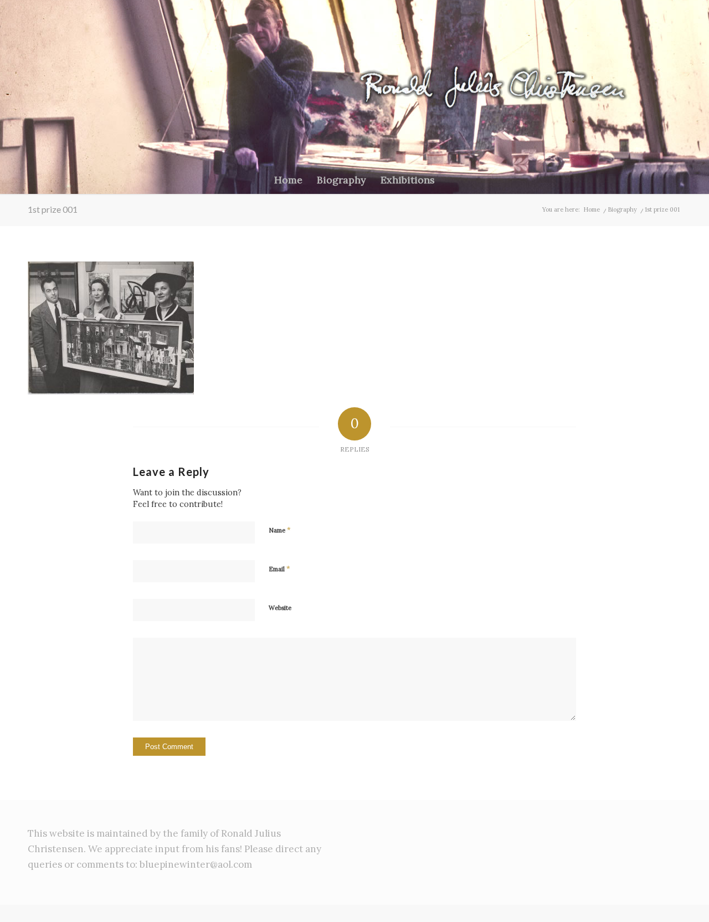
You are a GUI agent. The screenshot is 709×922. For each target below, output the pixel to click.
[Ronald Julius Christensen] (524, 83)
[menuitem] (288, 180)
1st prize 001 (53, 209)
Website (280, 608)
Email (279, 568)
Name (280, 530)
